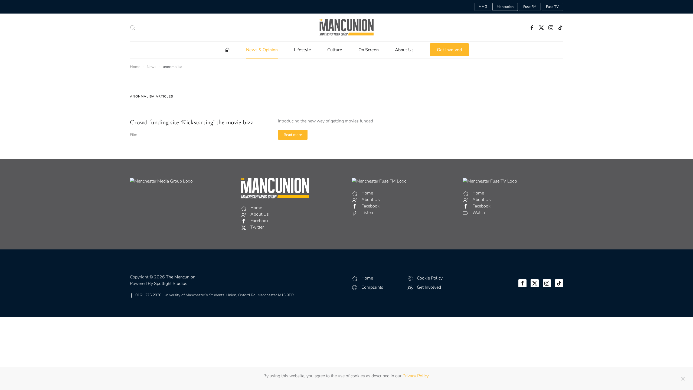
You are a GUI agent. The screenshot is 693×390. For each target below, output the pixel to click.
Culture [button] (334, 50)
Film (133, 134)
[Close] (683, 379)
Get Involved (449, 50)
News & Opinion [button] (262, 50)
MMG (483, 6)
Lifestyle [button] (302, 50)
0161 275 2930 (148, 295)
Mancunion (505, 6)
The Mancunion (180, 277)
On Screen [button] (368, 50)
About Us (404, 50)
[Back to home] (346, 27)
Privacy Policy (416, 376)
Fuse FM (529, 6)
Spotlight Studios (170, 284)
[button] (132, 27)
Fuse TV (552, 6)
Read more (293, 134)
